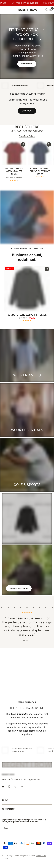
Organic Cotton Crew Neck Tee (14, 169)
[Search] (46, 10)
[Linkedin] (24, 786)
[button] (26, 64)
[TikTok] (17, 786)
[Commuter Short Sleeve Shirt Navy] (40, 153)
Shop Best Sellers (27, 136)
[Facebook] (5, 786)
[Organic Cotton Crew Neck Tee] (14, 153)
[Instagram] (11, 786)
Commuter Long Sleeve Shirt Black (27, 315)
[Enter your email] (49, 828)
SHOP (5, 799)
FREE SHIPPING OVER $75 (22, 3)
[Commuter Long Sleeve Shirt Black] (27, 289)
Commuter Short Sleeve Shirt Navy (40, 169)
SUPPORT (8, 809)
